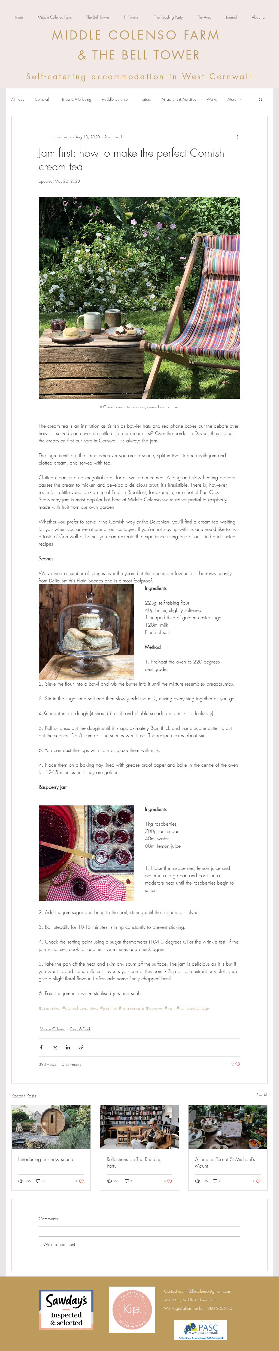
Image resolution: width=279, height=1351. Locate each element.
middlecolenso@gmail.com (207, 1291)
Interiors (145, 99)
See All (262, 1094)
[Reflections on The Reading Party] (139, 1127)
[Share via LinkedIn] (68, 1047)
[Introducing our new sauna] (51, 1127)
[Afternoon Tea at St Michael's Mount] (228, 1127)
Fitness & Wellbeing (75, 99)
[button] (260, 99)
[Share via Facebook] (41, 1047)
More (232, 99)
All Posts (17, 99)
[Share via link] (81, 1047)
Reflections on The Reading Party (134, 1162)
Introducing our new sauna (45, 1159)
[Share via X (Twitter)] (54, 1047)
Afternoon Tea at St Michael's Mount (225, 1162)
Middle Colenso (115, 99)
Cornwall (42, 99)
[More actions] (237, 136)
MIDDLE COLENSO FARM (136, 35)
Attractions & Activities (179, 99)
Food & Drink (80, 1028)
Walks (212, 99)
